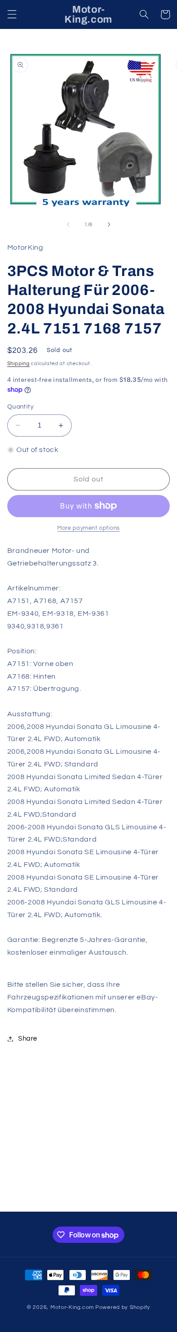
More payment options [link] (88, 528)
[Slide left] (68, 224)
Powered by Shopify (122, 1307)
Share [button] (27, 1038)
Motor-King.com (72, 1307)
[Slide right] (109, 224)
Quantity (20, 407)
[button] (11, 14)
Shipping (18, 363)
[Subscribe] (148, 1200)
